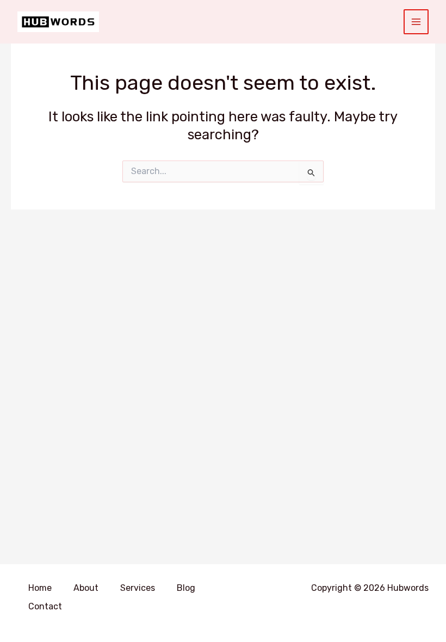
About (85, 588)
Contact (45, 606)
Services (137, 588)
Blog (186, 588)
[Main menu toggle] (416, 22)
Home (40, 588)
